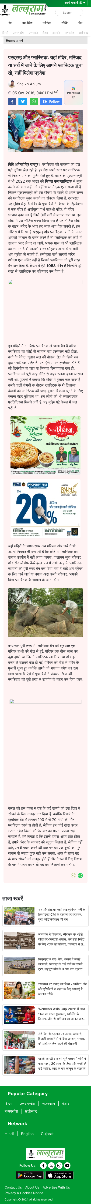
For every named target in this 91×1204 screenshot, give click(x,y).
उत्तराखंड (33, 32)
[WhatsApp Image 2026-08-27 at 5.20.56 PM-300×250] (45, 536)
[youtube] (67, 1165)
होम (10, 23)
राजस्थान (48, 1103)
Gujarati (48, 1133)
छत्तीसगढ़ (83, 32)
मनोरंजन (47, 23)
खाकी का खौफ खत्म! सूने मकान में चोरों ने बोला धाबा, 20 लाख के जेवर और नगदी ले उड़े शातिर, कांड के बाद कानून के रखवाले (62, 1063)
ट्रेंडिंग (65, 23)
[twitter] (51, 1165)
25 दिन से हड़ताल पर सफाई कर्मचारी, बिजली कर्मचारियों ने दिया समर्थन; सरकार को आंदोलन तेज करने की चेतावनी (61, 1039)
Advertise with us (56, 1187)
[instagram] (59, 1165)
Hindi (9, 1133)
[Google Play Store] (30, 1175)
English (27, 1133)
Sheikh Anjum (29, 84)
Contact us (13, 1187)
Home (10, 40)
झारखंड (56, 32)
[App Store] (60, 1175)
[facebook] (43, 1165)
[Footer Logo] (45, 1154)
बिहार (45, 32)
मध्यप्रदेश (69, 32)
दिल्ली (5, 32)
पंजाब (65, 1103)
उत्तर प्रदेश (18, 32)
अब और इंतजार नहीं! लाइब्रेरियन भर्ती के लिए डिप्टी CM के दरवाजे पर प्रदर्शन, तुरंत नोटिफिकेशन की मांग (61, 914)
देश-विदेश (27, 23)
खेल (80, 23)
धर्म (21, 40)
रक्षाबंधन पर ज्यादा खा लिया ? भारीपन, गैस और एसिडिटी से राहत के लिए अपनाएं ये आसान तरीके (62, 989)
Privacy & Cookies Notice (24, 1193)
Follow (54, 101)
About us (32, 1187)
